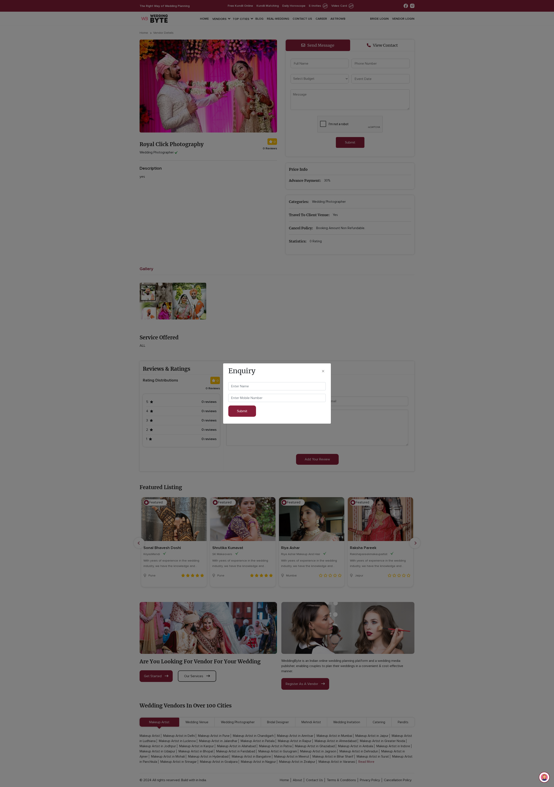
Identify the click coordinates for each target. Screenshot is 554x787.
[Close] (323, 371)
